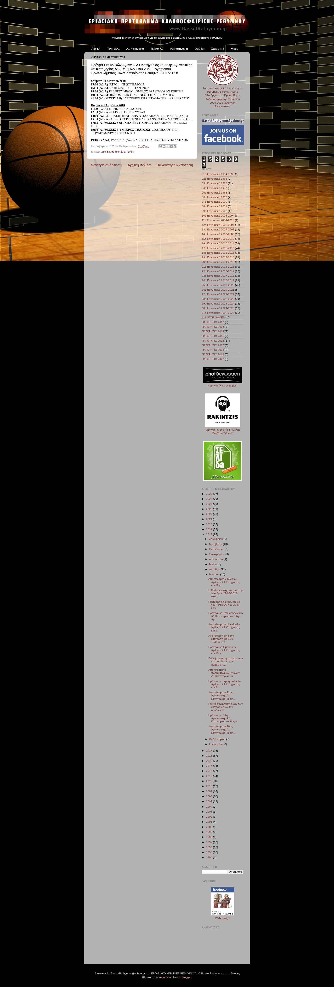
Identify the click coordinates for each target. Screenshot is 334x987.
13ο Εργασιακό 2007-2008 (218, 229)
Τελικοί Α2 (157, 48)
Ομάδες (200, 48)
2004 (209, 806)
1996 (209, 847)
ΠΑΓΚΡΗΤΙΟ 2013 (213, 326)
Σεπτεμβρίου (217, 554)
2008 (209, 796)
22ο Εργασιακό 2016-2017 (218, 271)
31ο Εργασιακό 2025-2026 (218, 312)
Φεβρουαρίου (217, 739)
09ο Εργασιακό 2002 (214, 211)
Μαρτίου (214, 574)
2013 (209, 770)
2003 (209, 811)
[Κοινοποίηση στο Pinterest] (175, 146)
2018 (209, 534)
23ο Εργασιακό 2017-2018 (117, 151)
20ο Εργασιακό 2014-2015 (218, 262)
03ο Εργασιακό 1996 (214, 183)
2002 (209, 816)
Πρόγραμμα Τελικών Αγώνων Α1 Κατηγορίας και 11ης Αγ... (225, 616)
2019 (209, 529)
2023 (209, 509)
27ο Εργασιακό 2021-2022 (218, 294)
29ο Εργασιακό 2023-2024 (218, 303)
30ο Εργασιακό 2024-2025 (218, 308)
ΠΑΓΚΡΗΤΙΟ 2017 (213, 345)
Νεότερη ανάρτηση (106, 165)
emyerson (165, 977)
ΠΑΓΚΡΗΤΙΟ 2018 (213, 349)
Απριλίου (215, 569)
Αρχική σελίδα (139, 165)
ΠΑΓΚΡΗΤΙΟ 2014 (213, 331)
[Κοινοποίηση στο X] (168, 146)
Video (234, 48)
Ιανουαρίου (216, 744)
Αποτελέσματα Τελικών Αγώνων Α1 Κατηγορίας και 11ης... (224, 582)
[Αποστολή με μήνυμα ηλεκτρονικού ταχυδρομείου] (160, 146)
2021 (209, 519)
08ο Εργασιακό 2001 (214, 206)
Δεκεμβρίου (216, 538)
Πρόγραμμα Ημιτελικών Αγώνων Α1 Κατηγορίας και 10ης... (224, 650)
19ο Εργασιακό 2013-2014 (218, 257)
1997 (209, 842)
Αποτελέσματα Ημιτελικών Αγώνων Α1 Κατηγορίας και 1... (224, 627)
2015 (209, 760)
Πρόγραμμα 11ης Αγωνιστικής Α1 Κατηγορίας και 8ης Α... (223, 718)
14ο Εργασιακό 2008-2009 (218, 234)
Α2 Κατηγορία (179, 48)
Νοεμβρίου (216, 544)
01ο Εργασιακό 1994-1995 (218, 174)
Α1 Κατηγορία (135, 48)
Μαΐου (213, 564)
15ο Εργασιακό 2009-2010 (218, 238)
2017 (209, 750)
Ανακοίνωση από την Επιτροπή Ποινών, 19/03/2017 (221, 638)
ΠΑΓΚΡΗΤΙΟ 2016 (213, 340)
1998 (209, 837)
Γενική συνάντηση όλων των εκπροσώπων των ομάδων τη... (225, 706)
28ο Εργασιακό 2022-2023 (218, 299)
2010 (209, 786)
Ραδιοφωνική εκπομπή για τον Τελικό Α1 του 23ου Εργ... (224, 604)
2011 (209, 781)
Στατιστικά (217, 48)
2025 (209, 498)
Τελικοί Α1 (113, 48)
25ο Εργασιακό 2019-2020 (218, 285)
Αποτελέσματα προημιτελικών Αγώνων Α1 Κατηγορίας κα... (224, 672)
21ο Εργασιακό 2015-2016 (218, 266)
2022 (209, 514)
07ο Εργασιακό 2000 (214, 201)
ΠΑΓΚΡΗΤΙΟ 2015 (213, 336)
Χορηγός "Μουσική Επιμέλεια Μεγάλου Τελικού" (222, 431)
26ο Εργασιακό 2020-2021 (218, 289)
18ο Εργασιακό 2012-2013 (218, 252)
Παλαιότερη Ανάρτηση (174, 165)
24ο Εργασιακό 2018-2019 (218, 280)
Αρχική (95, 48)
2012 (209, 776)
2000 (209, 827)
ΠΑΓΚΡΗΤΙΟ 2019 (213, 354)
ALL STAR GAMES (213, 317)
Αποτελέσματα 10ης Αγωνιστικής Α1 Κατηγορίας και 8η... (222, 729)
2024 (209, 503)
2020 (209, 524)
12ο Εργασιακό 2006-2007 (218, 225)
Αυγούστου (216, 559)
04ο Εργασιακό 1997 (214, 188)
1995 (209, 852)
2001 (209, 821)
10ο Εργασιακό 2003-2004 (218, 215)
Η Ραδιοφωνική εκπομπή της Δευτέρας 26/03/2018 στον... (225, 593)
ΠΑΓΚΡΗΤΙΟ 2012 (213, 322)
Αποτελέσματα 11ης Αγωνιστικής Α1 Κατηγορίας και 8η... (222, 695)
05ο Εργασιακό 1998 (214, 192)
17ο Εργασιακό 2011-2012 (218, 248)
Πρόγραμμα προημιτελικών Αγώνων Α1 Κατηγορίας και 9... (224, 684)
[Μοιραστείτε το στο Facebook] (171, 146)
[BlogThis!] (164, 146)
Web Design (222, 918)
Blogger (186, 977)
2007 (209, 801)
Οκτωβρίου (216, 549)
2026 (209, 493)
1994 (209, 857)
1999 (209, 832)
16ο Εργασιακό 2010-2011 (218, 243)
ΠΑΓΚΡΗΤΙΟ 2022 (213, 359)
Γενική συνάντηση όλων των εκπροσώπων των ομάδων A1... (225, 661)
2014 (209, 765)
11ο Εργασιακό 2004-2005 (218, 220)
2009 (209, 791)
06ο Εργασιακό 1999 (214, 197)
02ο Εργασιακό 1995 (214, 178)
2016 (209, 755)
